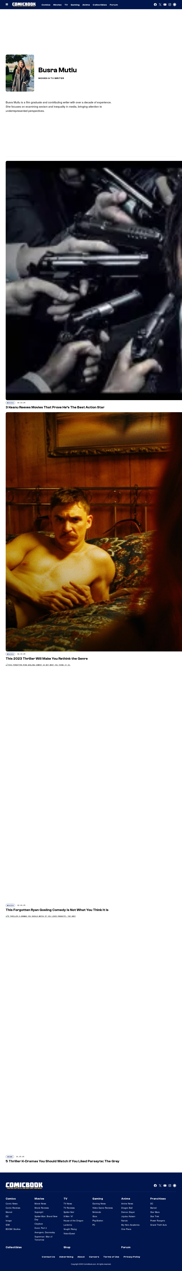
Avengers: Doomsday (45, 1232)
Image (9, 1220)
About (81, 1257)
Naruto (124, 1220)
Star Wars (155, 1212)
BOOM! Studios (13, 1229)
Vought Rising (70, 1229)
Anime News (127, 1203)
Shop (67, 1247)
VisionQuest (69, 1233)
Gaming (75, 5)
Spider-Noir (69, 1212)
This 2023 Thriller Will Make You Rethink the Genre (47, 659)
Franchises (158, 1198)
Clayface (39, 1223)
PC (93, 1224)
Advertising (66, 1257)
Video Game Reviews (102, 1207)
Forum (114, 5)
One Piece (126, 1229)
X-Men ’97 (68, 1216)
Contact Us (48, 1257)
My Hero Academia (130, 1224)
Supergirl (39, 1212)
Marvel (9, 1212)
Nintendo (96, 1212)
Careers (94, 1257)
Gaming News (99, 1203)
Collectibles (100, 5)
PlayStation (97, 1220)
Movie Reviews (42, 1207)
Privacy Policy (132, 1257)
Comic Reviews (13, 1207)
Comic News (11, 1203)
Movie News (40, 1203)
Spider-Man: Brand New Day (46, 1218)
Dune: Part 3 (41, 1227)
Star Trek (154, 1216)
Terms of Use (111, 1257)
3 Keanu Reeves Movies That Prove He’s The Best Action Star (55, 407)
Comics (46, 5)
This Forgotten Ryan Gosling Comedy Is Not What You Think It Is (57, 910)
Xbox (94, 1216)
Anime (86, 5)
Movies (57, 5)
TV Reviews (69, 1207)
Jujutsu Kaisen (128, 1216)
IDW (8, 1224)
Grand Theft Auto (158, 1224)
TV (66, 5)
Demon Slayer (128, 1212)
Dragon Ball (127, 1207)
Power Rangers (157, 1220)
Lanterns (68, 1224)
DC (7, 1216)
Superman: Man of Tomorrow (43, 1238)
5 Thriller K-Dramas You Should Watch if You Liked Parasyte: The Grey (62, 1161)
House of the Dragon (73, 1220)
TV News (68, 1203)
